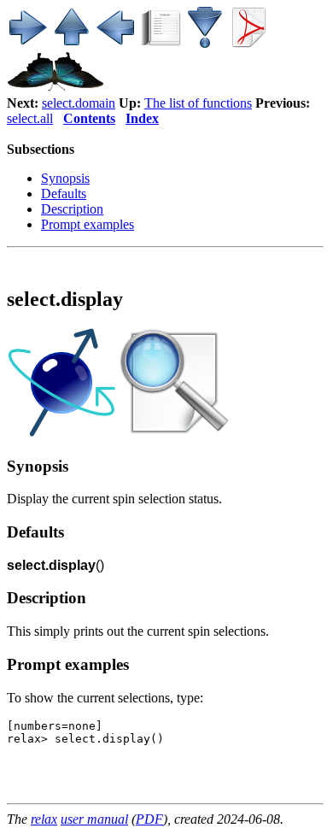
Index (142, 118)
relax (44, 819)
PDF (149, 819)
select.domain (78, 103)
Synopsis (65, 178)
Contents (89, 118)
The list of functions (198, 103)
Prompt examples (87, 224)
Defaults (63, 193)
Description (72, 209)
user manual (94, 819)
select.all (30, 118)
